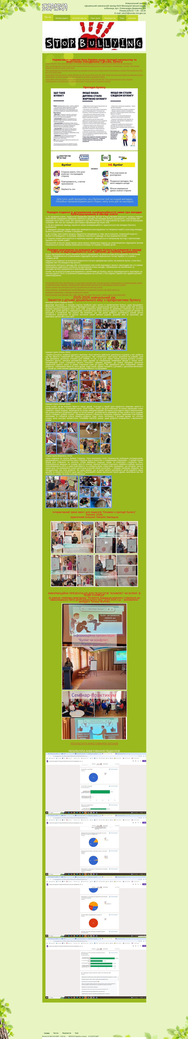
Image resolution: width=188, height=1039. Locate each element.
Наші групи (95, 18)
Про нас (47, 17)
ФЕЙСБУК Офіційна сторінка (77, 1036)
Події (122, 18)
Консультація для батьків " (57, 295)
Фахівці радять (61, 18)
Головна (47, 1033)
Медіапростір (110, 18)
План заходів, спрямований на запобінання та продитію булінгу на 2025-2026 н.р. (82, 290)
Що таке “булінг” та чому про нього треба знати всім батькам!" (98, 295)
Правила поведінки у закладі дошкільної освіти (67, 292)
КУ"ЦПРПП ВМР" (93, 1036)
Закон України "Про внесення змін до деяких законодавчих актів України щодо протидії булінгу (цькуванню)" (89, 64)
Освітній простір (79, 18)
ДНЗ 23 (54, 7)
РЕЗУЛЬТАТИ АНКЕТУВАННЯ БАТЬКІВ (94, 743)
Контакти (132, 18)
